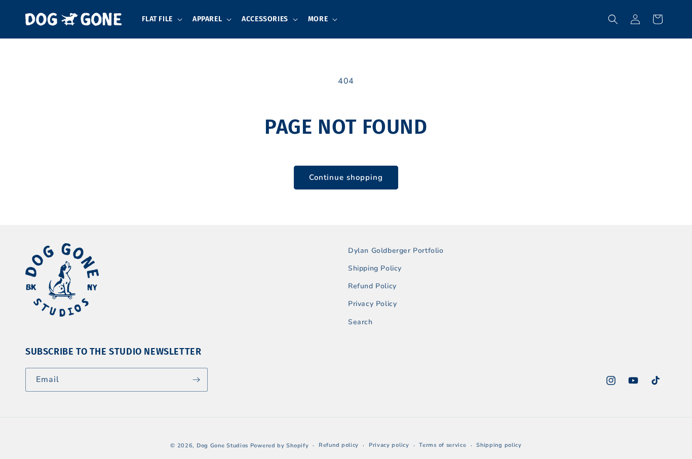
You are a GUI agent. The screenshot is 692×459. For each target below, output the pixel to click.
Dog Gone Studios (222, 445)
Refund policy (339, 445)
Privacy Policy (372, 304)
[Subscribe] (196, 380)
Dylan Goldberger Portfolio (396, 250)
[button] (161, 19)
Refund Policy (372, 286)
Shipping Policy (375, 268)
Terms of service (442, 445)
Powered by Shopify (279, 445)
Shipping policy (499, 445)
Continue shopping (346, 177)
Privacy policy (389, 445)
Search (360, 322)
